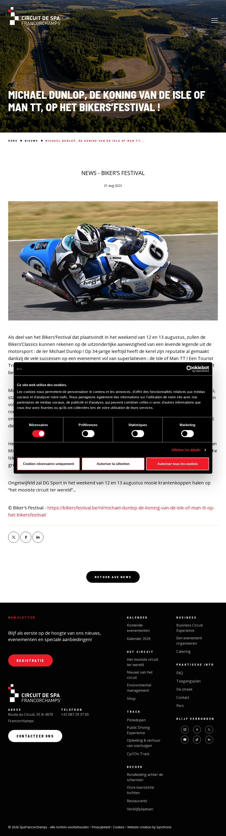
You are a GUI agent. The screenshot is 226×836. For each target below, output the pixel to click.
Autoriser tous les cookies (177, 464)
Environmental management (139, 688)
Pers (180, 705)
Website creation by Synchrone (149, 827)
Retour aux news (113, 577)
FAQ (179, 672)
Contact (182, 697)
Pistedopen (136, 720)
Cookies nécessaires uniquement (48, 464)
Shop (131, 698)
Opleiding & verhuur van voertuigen (143, 743)
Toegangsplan (188, 681)
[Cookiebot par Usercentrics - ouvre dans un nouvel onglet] (189, 369)
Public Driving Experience (138, 730)
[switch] (88, 433)
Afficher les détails (186, 450)
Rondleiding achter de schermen (145, 777)
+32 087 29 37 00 (75, 714)
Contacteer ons (35, 736)
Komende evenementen (138, 628)
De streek (184, 689)
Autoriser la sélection (113, 464)
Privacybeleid (101, 827)
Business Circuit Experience (189, 628)
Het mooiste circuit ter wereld (142, 662)
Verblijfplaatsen (140, 809)
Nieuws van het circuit (140, 675)
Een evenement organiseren (189, 641)
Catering (183, 651)
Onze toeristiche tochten (140, 790)
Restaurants (137, 800)
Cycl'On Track (138, 753)
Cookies (119, 827)
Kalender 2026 (139, 638)
